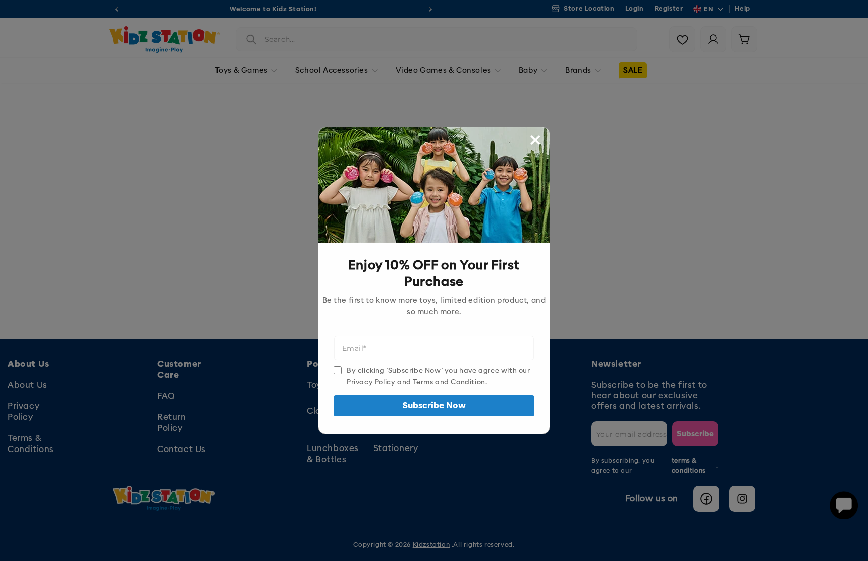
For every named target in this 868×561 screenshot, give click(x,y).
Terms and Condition (449, 382)
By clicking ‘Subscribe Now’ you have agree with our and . (438, 376)
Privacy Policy (371, 382)
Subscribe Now (434, 405)
